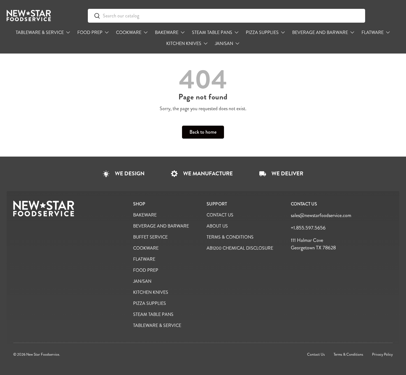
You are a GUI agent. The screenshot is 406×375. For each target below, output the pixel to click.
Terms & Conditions (230, 237)
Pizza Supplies (262, 32)
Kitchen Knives (183, 43)
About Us (217, 226)
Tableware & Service (40, 32)
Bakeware (166, 32)
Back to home (203, 132)
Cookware (128, 32)
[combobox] (226, 16)
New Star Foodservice (42, 354)
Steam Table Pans (212, 32)
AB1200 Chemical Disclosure (240, 248)
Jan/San (224, 43)
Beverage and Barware (320, 32)
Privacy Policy (382, 354)
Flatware (373, 32)
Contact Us (220, 215)
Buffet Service (150, 237)
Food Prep (89, 32)
